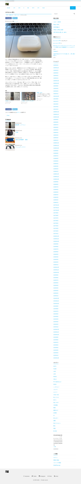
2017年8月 (55, 215)
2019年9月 (55, 150)
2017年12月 (56, 205)
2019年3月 (55, 166)
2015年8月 (55, 277)
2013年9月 (55, 337)
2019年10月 (56, 148)
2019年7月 (55, 155)
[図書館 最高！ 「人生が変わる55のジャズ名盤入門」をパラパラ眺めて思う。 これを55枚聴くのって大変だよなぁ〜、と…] (44, 96)
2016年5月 (55, 254)
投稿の (56, 460)
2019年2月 (55, 168)
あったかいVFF (56, 40)
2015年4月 (55, 288)
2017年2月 (55, 231)
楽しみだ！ (56, 418)
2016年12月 (56, 236)
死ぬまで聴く (56, 24)
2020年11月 (56, 114)
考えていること (57, 423)
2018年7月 (55, 186)
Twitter (15, 18)
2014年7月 (55, 311)
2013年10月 (56, 334)
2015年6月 (55, 282)
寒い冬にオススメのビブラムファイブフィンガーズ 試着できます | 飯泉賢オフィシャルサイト (64, 46)
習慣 (54, 420)
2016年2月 (55, 262)
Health (43, 7)
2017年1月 (55, 233)
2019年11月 (56, 145)
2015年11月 (56, 269)
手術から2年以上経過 (58, 29)
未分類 (55, 412)
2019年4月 (55, 163)
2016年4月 (55, 256)
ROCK (54, 384)
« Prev (7, 115)
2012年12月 (56, 357)
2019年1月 (55, 171)
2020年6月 (55, 127)
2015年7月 (55, 280)
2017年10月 (56, 210)
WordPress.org (56, 465)
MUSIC (55, 376)
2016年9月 (55, 243)
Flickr (50, 476)
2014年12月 (56, 298)
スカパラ (55, 389)
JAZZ (19, 7)
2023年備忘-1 (56, 27)
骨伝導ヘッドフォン (9, 100)
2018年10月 (56, 179)
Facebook (9, 18)
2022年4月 (55, 88)
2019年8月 (55, 153)
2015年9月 (55, 275)
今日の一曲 (56, 394)
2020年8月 (55, 122)
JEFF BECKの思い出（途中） (60, 32)
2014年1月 (55, 326)
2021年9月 (55, 98)
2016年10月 (56, 241)
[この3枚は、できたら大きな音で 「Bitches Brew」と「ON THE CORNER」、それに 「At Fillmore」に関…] (28, 96)
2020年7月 (55, 124)
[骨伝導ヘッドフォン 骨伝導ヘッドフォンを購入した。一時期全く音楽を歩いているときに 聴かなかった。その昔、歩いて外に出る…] (12, 96)
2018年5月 (55, 192)
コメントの (57, 462)
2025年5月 (55, 65)
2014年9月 (55, 306)
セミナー (55, 392)
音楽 (28, 7)
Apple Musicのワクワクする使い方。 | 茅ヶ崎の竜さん (64, 54)
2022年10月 (56, 83)
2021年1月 (55, 109)
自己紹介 (8, 7)
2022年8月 (55, 85)
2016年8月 (55, 246)
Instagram (42, 476)
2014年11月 (56, 300)
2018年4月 (55, 194)
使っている (16, 21)
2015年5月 (55, 285)
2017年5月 (55, 223)
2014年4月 (55, 319)
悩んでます (56, 402)
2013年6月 (55, 345)
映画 (54, 407)
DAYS (33, 7)
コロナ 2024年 (57, 21)
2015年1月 (55, 295)
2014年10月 (56, 303)
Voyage (55, 51)
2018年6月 (55, 189)
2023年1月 (55, 78)
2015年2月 (55, 293)
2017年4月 (55, 225)
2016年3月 (55, 259)
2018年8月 (55, 184)
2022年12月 (56, 80)
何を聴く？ (38, 480)
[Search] (74, 14)
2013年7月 (55, 342)
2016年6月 (55, 251)
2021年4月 (55, 106)
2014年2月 (55, 324)
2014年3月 (55, 321)
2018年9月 (55, 181)
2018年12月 (56, 174)
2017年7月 (55, 218)
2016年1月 (55, 264)
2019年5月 (55, 161)
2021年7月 (55, 101)
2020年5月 (55, 129)
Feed (56, 476)
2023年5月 (55, 72)
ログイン (19, 112)
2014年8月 (55, 308)
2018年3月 (55, 197)
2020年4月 (55, 132)
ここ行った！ (56, 387)
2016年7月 (55, 249)
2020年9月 (55, 119)
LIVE (14, 7)
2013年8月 (55, 339)
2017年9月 (55, 212)
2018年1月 (55, 202)
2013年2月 (55, 352)
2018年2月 (55, 199)
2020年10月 (56, 117)
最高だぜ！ (56, 410)
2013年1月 (55, 355)
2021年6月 (55, 104)
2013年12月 (56, 329)
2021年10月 (56, 96)
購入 (54, 425)
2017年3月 (55, 228)
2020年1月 (55, 140)
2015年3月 (55, 290)
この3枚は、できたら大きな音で (27, 100)
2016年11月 (56, 238)
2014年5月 (55, 316)
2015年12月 (56, 267)
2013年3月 (55, 350)
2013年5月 (55, 347)
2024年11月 (56, 67)
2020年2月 (55, 137)
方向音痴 (55, 405)
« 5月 (55, 446)
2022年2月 (55, 91)
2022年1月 (55, 93)
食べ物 (55, 431)
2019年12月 (56, 142)
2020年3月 (55, 135)
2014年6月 (55, 313)
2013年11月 (56, 332)
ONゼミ (55, 379)
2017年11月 (56, 207)
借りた (73, 7)
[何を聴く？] (7, 4)
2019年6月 (55, 158)
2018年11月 (56, 176)
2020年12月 (56, 111)
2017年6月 (55, 220)
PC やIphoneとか (57, 381)
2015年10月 (56, 272)
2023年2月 (55, 75)
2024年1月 (55, 70)
